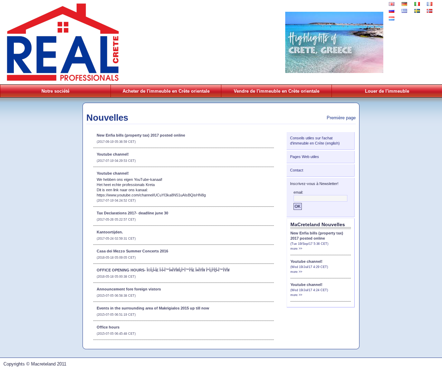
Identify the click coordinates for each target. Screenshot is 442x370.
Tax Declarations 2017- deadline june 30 (132, 213)
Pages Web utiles (304, 157)
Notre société (55, 91)
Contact (296, 170)
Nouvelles (107, 117)
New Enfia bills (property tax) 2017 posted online (141, 135)
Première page (341, 117)
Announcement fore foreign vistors (129, 289)
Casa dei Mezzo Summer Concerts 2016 (132, 251)
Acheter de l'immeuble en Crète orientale (166, 91)
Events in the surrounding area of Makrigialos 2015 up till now (153, 308)
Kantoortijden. (110, 232)
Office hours (108, 327)
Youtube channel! (113, 154)
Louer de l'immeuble (387, 91)
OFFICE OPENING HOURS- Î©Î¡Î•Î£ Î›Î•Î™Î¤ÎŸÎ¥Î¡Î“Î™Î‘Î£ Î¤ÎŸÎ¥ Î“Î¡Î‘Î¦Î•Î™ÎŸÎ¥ (163, 270)
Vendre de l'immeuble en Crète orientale (276, 91)
